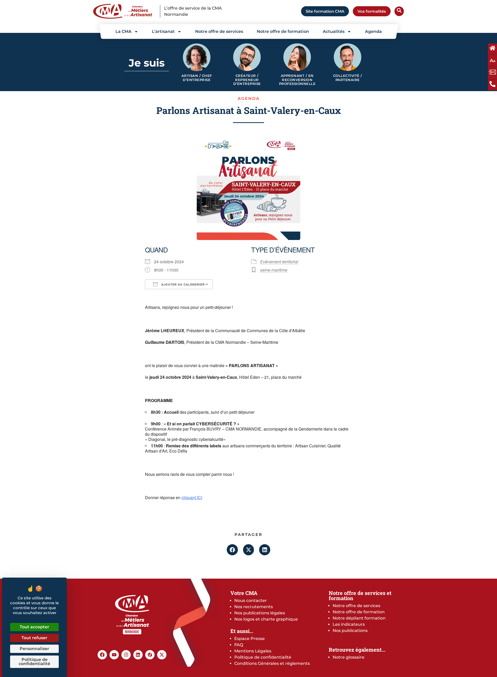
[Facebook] (102, 654)
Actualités (334, 31)
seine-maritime (273, 270)
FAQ (238, 644)
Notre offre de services (219, 31)
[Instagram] (126, 654)
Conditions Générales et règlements (272, 663)
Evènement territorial (279, 262)
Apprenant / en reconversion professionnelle (297, 80)
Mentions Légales (252, 651)
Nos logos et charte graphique (266, 619)
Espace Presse (249, 638)
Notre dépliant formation (359, 618)
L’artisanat (163, 31)
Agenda (373, 31)
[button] (232, 549)
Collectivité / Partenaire (347, 78)
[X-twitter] (161, 654)
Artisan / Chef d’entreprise (196, 78)
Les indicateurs (349, 624)
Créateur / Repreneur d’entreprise (247, 80)
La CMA (123, 31)
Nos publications (350, 630)
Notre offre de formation (283, 31)
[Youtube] (114, 654)
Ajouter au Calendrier (182, 284)
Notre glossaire (348, 657)
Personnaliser (34, 648)
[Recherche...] (399, 11)
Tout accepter (34, 626)
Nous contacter (250, 600)
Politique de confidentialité (262, 657)
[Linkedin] (138, 654)
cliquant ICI (191, 497)
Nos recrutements (253, 606)
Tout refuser (34, 637)
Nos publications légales (259, 612)
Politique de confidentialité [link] (34, 661)
